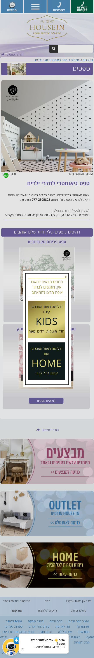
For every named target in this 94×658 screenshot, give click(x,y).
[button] (11, 647)
